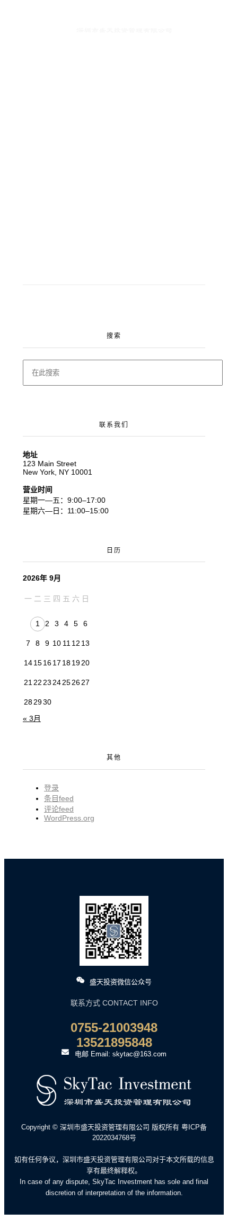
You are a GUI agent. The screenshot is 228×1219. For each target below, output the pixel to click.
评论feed (59, 809)
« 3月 (32, 718)
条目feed (59, 798)
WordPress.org (69, 818)
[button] (19, 50)
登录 (51, 788)
